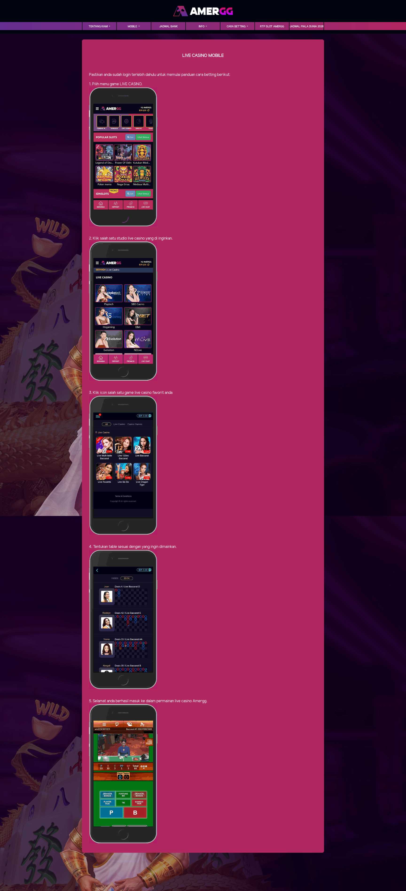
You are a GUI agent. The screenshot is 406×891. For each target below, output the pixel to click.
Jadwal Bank (168, 26)
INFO (202, 26)
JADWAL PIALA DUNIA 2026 (307, 26)
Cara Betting (236, 26)
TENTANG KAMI (98, 26)
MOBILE (133, 26)
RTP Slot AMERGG (272, 26)
